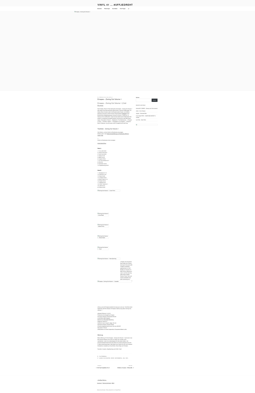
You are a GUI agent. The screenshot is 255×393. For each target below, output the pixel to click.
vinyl (127, 358)
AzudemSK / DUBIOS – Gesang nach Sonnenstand (146, 108)
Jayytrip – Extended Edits (141, 113)
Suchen (137, 97)
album (101, 358)
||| (128, 8)
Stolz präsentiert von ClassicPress (113, 390)
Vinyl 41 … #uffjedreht (115, 4)
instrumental (118, 358)
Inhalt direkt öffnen (101, 143)
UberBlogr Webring (102, 380)
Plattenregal (107, 8)
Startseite (99, 8)
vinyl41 (111, 97)
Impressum (99, 383)
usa (124, 358)
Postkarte (124, 113)
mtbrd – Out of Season (140, 111)
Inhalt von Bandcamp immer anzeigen (106, 140)
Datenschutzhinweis (107, 383)
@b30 (113, 383)
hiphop (112, 358)
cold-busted (106, 358)
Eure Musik (114, 8)
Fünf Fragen (123, 8)
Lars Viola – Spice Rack (141, 119)
